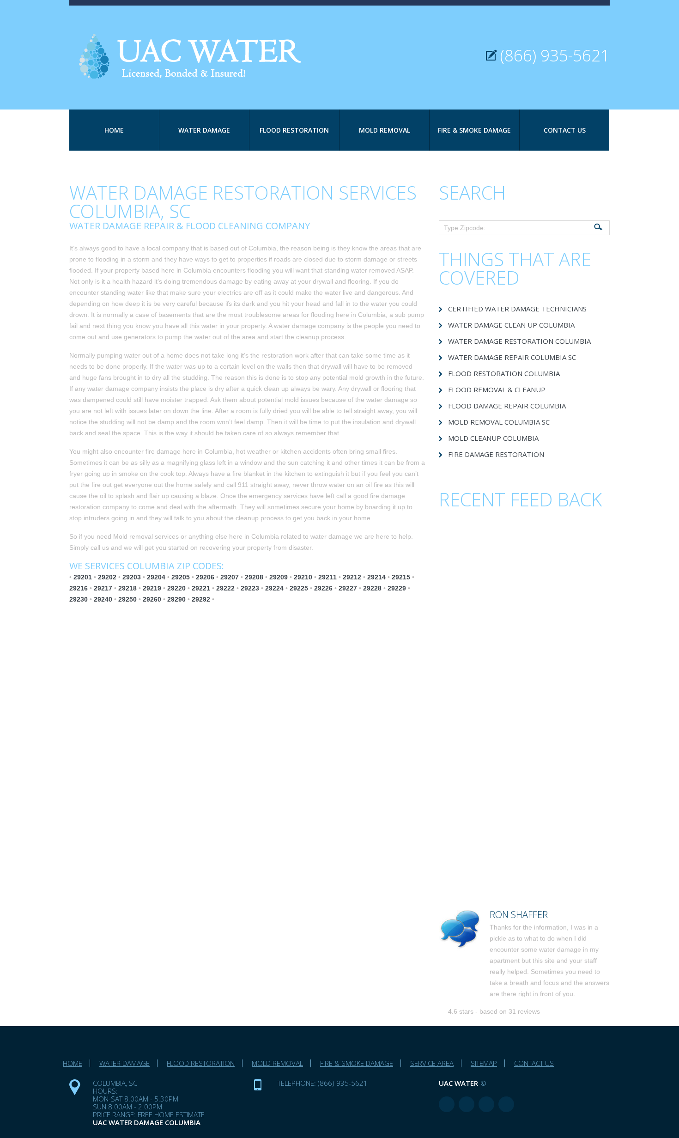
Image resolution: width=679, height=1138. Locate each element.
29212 (352, 577)
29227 (348, 588)
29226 (323, 588)
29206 (205, 577)
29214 (376, 577)
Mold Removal (384, 130)
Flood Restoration (294, 130)
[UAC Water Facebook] (447, 1104)
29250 (127, 599)
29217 (103, 588)
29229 (397, 588)
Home (114, 130)
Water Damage (204, 130)
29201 (82, 577)
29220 (176, 588)
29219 (152, 588)
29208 (254, 577)
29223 (250, 588)
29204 (156, 577)
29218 (127, 588)
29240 (103, 599)
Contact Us (565, 130)
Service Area (432, 1063)
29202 (107, 577)
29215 (401, 577)
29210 (303, 577)
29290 (176, 599)
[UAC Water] (196, 42)
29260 (152, 599)
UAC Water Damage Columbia (146, 1122)
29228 (372, 588)
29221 (201, 588)
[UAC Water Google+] (506, 1104)
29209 (278, 577)
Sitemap (484, 1063)
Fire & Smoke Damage (474, 130)
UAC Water (458, 1083)
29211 (327, 577)
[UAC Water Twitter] (486, 1104)
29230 (78, 599)
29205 (180, 577)
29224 (274, 588)
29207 (229, 577)
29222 (225, 588)
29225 (299, 588)
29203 (131, 577)
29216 (78, 588)
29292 (201, 599)
